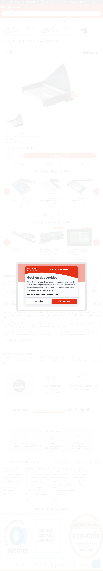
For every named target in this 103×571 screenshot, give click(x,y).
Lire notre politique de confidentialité (42, 294)
